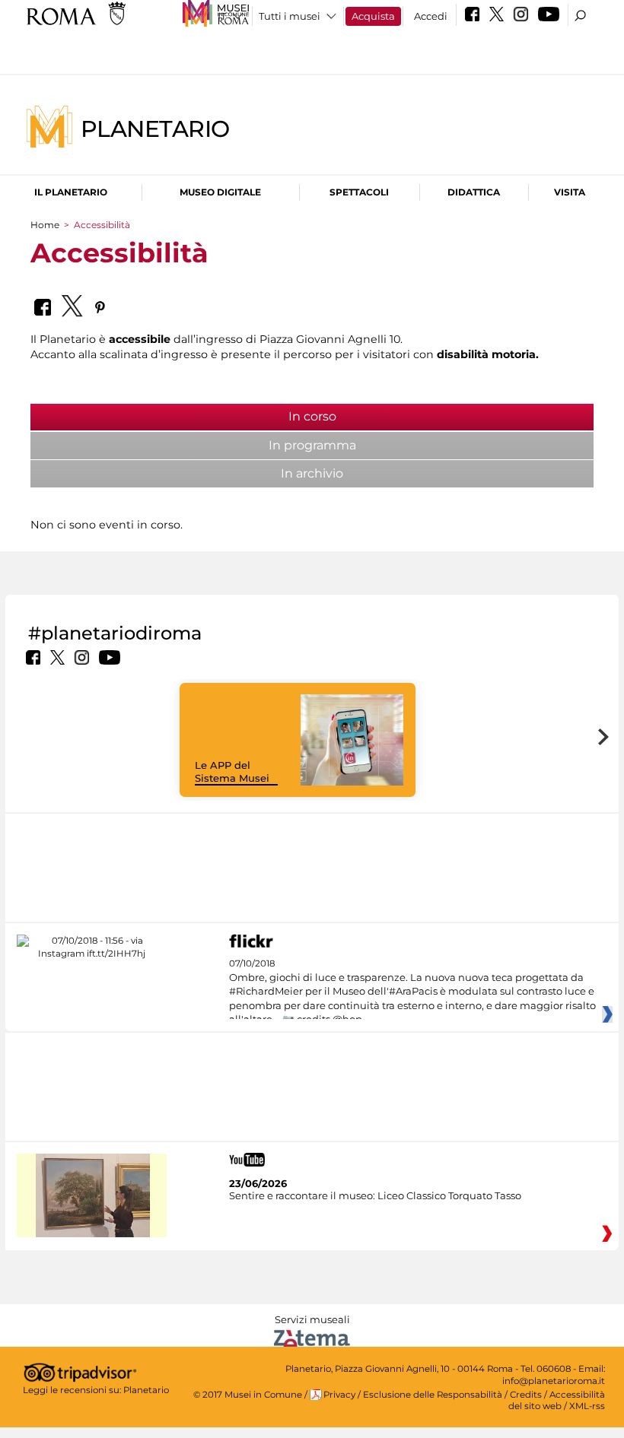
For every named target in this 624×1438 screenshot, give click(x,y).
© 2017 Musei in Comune (247, 1394)
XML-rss (587, 1406)
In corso (356, 416)
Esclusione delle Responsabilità (432, 1394)
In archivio (312, 473)
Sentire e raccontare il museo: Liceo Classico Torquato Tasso (375, 1195)
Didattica (473, 192)
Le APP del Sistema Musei (232, 771)
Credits (526, 1394)
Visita (569, 192)
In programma (312, 445)
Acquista (373, 16)
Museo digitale (220, 192)
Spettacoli (359, 192)
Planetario (155, 128)
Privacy (339, 1394)
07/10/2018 (412, 991)
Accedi (430, 16)
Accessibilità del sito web (556, 1400)
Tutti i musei (289, 16)
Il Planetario (70, 192)
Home (44, 224)
